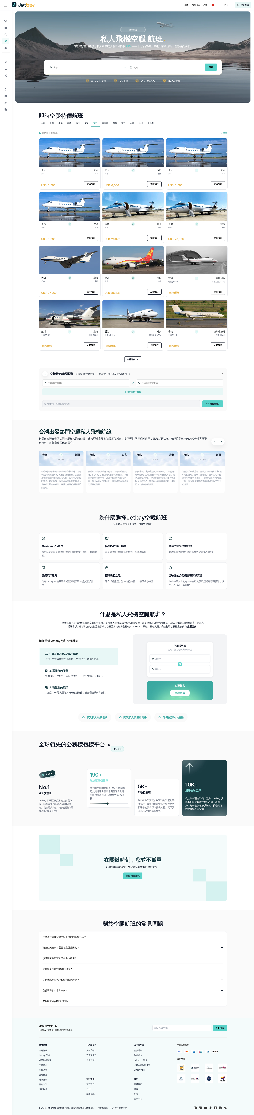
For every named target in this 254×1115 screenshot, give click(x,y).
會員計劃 (138, 1050)
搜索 (211, 67)
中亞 (132, 123)
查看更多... (192, 626)
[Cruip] (23, 5)
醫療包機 (43, 1079)
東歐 (87, 123)
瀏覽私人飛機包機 (97, 717)
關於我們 (138, 1084)
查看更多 (131, 359)
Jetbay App (139, 1070)
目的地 (89, 1089)
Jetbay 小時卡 (140, 1060)
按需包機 (43, 1050)
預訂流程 (90, 1084)
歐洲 (78, 123)
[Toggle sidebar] (5, 5)
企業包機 (43, 1074)
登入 (226, 5)
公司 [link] (205, 5)
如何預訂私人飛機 (173, 717)
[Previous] (214, 441)
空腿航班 (43, 1065)
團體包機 (43, 1070)
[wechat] (225, 1108)
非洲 (141, 123)
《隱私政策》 (103, 1107)
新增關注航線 (134, 391)
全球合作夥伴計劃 (142, 1065)
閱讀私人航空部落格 (135, 717)
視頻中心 (138, 1099)
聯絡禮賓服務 (133, 875)
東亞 (95, 123)
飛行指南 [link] (196, 5)
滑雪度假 (90, 1060)
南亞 (123, 123)
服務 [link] (186, 5)
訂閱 (222, 1028)
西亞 (115, 123)
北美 (52, 123)
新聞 (136, 1094)
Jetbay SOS (44, 1055)
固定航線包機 (45, 1060)
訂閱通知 (214, 403)
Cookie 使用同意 (119, 1107)
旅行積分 (138, 1055)
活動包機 (43, 1089)
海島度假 (90, 1050)
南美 (69, 123)
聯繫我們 (245, 5)
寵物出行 (43, 1084)
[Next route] (221, 441)
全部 (43, 123)
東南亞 (105, 123)
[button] (78, 656)
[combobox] (48, 383)
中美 (60, 123)
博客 (136, 1089)
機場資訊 (90, 1094)
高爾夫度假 (91, 1055)
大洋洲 (151, 123)
